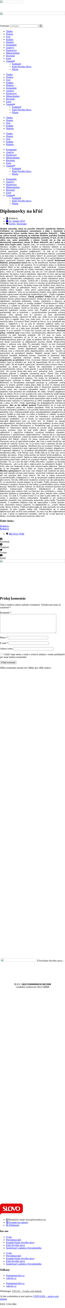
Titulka (9, 31)
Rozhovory (11, 50)
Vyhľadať (4, 26)
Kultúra (9, 39)
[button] (32, 540)
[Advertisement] (32, 814)
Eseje (8, 58)
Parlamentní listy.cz (15, 1275)
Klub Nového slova (15, 1245)
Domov (9, 34)
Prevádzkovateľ (13, 1239)
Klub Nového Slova (21, 66)
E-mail (4, 643)
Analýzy (10, 47)
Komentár (5, 612)
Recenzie (10, 55)
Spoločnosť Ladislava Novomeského (23, 1248)
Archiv (12, 223)
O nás (9, 1237)
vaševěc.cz (11, 1278)
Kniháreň (16, 64)
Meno (3, 637)
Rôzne (15, 69)
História (10, 42)
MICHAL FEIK (16, 534)
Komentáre (11, 45)
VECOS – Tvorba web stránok (27, 1291)
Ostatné (9, 61)
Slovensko (22, 223)
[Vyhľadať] (41, 26)
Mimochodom (13, 53)
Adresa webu (6, 648)
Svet (8, 36)
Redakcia (4, 526)
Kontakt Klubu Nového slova (20, 1242)
